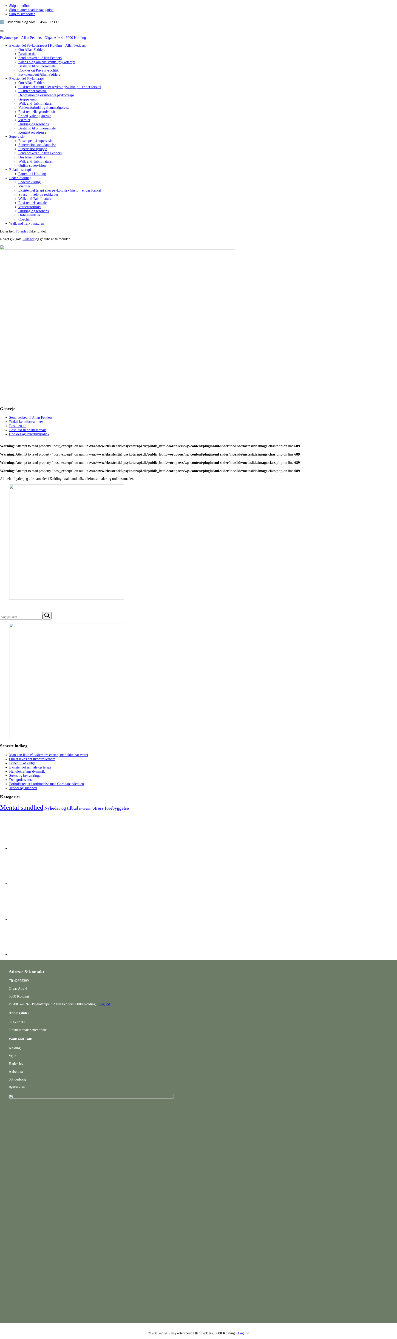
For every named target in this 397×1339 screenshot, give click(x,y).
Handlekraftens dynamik (27, 771)
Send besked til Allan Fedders (30, 417)
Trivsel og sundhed (23, 788)
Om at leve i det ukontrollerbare (32, 759)
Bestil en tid (17, 426)
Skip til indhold (20, 6)
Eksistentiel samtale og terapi (30, 767)
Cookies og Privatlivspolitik (29, 434)
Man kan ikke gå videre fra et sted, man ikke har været (48, 755)
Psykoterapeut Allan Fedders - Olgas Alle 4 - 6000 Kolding (43, 38)
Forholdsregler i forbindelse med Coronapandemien (46, 784)
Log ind (104, 1004)
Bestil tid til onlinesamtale (27, 430)
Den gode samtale (22, 780)
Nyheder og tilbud (61, 808)
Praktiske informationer (26, 422)
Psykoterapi (85, 809)
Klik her (28, 239)
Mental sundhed (21, 807)
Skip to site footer (22, 14)
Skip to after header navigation (31, 10)
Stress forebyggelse (110, 808)
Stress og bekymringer (25, 775)
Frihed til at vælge (22, 763)
